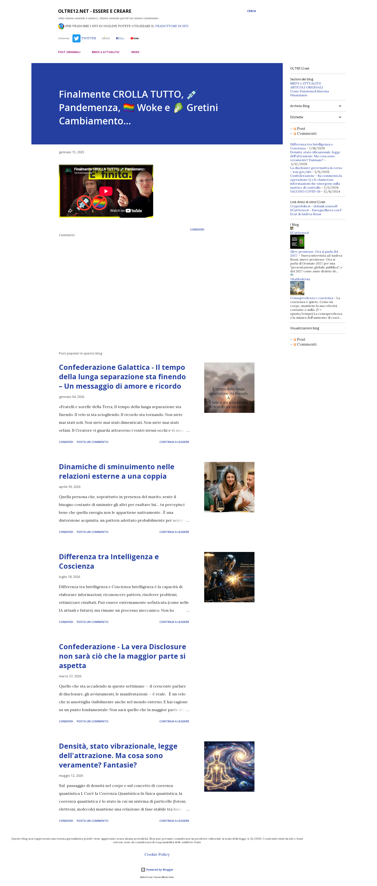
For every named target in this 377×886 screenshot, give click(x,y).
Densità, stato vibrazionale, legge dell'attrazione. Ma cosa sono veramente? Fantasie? (118, 755)
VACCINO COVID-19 (305, 191)
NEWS (135, 52)
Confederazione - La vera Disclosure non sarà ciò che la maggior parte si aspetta (122, 656)
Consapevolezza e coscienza (311, 298)
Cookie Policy (157, 854)
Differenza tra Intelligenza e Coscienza (109, 561)
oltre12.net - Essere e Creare (94, 11)
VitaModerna (300, 279)
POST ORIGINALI (69, 52)
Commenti (306, 133)
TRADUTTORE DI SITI (171, 26)
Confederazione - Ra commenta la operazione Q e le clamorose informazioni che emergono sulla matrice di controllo (316, 181)
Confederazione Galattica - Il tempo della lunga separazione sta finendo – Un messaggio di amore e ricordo (122, 376)
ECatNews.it (299, 233)
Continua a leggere (174, 442)
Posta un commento (92, 442)
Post (300, 128)
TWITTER (88, 38)
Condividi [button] (197, 229)
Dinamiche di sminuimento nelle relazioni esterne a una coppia (116, 471)
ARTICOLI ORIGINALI (306, 87)
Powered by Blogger (159, 869)
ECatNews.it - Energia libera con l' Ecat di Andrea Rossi (316, 212)
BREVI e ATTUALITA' (106, 52)
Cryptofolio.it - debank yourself (313, 206)
